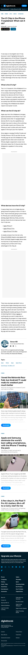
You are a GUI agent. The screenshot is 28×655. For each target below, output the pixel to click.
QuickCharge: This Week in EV (8, 365)
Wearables (18, 579)
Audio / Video (4, 584)
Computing (4, 579)
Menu (1, 6)
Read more (6, 425)
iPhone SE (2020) (6, 237)
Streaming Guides (20, 584)
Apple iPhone (19, 362)
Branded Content (19, 601)
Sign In (24, 5)
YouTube (12, 567)
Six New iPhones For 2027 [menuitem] (15, 9)
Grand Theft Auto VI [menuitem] (5, 9)
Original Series (19, 591)
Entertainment (4, 589)
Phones (3, 577)
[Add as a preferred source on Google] (5, 29)
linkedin (13, 346)
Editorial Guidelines (5, 605)
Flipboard (1, 570)
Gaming (3, 582)
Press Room (18, 634)
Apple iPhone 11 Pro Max (10, 231)
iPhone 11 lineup (19, 58)
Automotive (4, 591)
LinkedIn (23, 567)
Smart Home (4, 586)
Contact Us (3, 600)
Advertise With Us (5, 602)
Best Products (19, 586)
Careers (3, 631)
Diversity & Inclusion (5, 637)
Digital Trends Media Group (8, 645)
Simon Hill (4, 26)
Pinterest (19, 567)
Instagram (5, 567)
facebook (10, 346)
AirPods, (3, 218)
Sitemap (18, 637)
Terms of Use (4, 640)
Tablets (17, 577)
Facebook (1, 567)
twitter (15, 346)
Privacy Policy (19, 631)
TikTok (16, 567)
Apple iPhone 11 (7, 226)
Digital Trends (8, 7)
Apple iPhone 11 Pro (8, 228)
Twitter (9, 567)
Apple (2, 362)
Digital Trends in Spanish (21, 608)
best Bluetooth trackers (8, 312)
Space (17, 582)
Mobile (7, 362)
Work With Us (4, 634)
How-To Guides (19, 589)
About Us (3, 597)
